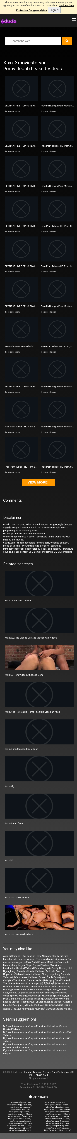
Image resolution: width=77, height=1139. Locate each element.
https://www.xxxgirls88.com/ (57, 1102)
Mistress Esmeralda (58, 962)
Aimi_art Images (11, 956)
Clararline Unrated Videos (30, 971)
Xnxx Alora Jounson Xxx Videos (21, 749)
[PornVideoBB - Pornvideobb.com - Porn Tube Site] (21, 341)
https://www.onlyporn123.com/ (57, 1119)
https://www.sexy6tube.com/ (57, 1105)
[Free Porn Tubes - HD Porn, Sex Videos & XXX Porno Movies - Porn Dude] (21, 421)
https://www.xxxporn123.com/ (19, 1126)
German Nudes (35, 980)
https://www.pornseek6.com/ (57, 1112)
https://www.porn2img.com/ (57, 1123)
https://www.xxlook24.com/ (20, 1130)
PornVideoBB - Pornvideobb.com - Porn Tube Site (31, 346)
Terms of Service (42, 1072)
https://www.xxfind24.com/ (20, 1128)
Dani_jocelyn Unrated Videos (28, 1005)
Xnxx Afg (9, 786)
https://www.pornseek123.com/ (57, 1109)
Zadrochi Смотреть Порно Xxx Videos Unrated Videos (35, 973)
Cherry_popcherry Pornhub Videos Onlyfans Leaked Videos (36, 976)
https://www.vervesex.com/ (19, 1119)
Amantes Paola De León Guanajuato (50, 986)
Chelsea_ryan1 (63, 995)
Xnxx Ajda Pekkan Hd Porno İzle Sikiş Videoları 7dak (32, 711)
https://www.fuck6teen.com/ (57, 1107)
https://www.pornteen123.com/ (57, 1114)
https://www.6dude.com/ (19, 1109)
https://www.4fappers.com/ (19, 1102)
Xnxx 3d (9, 860)
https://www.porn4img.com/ (57, 1128)
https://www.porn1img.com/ (57, 1121)
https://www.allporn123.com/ (57, 1116)
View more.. (38, 482)
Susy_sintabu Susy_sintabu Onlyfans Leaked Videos (35, 991)
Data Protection (60, 1072)
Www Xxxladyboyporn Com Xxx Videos (33, 995)
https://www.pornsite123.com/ (19, 1114)
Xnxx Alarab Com (14, 823)
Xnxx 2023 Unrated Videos (19, 934)
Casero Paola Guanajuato (52, 977)
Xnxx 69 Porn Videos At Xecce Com (24, 674)
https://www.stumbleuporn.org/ (57, 1130)
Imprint (28, 1072)
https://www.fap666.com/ (19, 1112)
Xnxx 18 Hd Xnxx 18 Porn (18, 600)
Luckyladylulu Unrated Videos (18, 959)
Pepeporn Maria (44, 959)
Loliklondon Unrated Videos (18, 968)
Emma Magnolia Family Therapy (51, 968)
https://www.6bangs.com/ (19, 1107)
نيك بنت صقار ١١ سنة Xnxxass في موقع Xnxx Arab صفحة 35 (37, 961)
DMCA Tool (42, 1075)
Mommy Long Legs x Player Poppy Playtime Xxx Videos (32, 965)
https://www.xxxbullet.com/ (19, 1121)
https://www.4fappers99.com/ (19, 1105)
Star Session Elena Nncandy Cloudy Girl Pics (45, 956)
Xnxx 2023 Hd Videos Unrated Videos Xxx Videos (31, 637)
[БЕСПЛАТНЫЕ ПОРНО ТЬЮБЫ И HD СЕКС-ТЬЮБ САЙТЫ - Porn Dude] (21, 100)
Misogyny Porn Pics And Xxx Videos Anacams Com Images (36, 982)
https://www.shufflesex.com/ (20, 1116)
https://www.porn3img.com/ (57, 1126)
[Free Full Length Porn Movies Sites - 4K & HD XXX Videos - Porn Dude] (57, 100)
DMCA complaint (63, 551)
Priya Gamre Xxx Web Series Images (22, 998)
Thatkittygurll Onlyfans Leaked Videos (41, 1001)
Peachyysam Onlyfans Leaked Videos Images (27, 989)
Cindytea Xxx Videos (14, 980)
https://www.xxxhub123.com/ (20, 1123)
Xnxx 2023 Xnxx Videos (17, 897)
